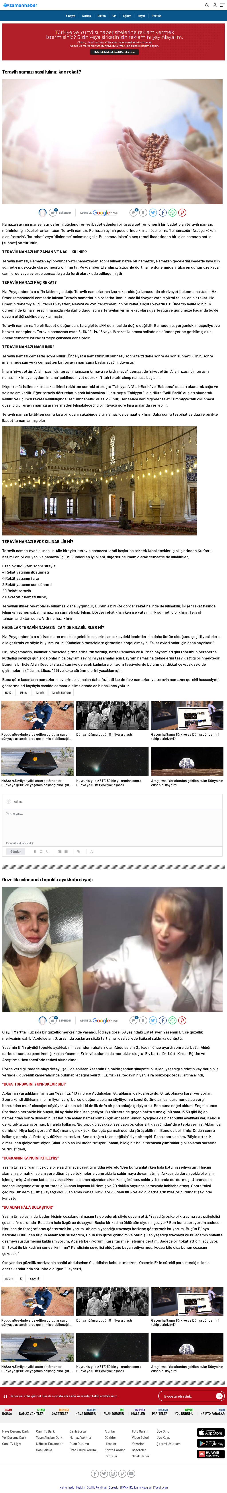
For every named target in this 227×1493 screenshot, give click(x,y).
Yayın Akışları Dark (49, 1437)
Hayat (141, 15)
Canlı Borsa (78, 1431)
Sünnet (24, 692)
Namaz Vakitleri (32, 1412)
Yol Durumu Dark (14, 1437)
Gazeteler (60, 1412)
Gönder (15, 851)
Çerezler (114, 1487)
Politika (156, 15)
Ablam (9, 1278)
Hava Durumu (86, 1412)
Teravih (40, 692)
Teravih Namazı (61, 692)
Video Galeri (140, 1437)
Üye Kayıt (163, 1437)
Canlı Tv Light (12, 1444)
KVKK (124, 1487)
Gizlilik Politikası (97, 1487)
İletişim (80, 1487)
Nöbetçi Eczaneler (49, 1444)
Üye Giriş (163, 1431)
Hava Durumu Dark (15, 1431)
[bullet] (66, 851)
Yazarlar (138, 1444)
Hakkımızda (66, 1487)
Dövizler (110, 1437)
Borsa (7, 1412)
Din (114, 15)
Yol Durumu (184, 1412)
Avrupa (86, 15)
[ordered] (60, 851)
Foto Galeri (139, 1431)
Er (21, 1278)
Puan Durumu (114, 1412)
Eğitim (127, 15)
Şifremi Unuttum (168, 1444)
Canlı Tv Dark (45, 1431)
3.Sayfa (70, 15)
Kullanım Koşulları (141, 1487)
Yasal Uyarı (161, 1487)
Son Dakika (44, 1450)
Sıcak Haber (140, 1456)
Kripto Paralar (212, 1412)
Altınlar (110, 1431)
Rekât (9, 692)
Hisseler (138, 1412)
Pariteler (160, 1412)
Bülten (102, 15)
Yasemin (35, 1278)
